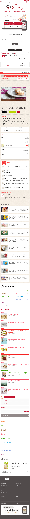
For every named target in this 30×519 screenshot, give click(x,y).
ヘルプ (3, 490)
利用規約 (4, 487)
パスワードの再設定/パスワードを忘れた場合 (15, 41)
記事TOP (4, 483)
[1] (12, 53)
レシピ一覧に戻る (26, 72)
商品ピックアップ (5, 296)
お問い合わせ (18, 485)
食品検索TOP (18, 483)
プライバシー (18, 487)
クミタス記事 (3, 69)
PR (16, 290)
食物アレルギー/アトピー (6, 492)
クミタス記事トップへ (7, 305)
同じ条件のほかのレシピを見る (22, 78)
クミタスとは (4, 485)
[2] (13, 53)
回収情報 (4, 293)
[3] (14, 53)
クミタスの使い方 (5, 403)
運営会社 (4, 496)
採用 (17, 496)
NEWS (3, 290)
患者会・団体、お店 (19, 299)
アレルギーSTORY (19, 296)
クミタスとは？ (5, 400)
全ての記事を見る (4, 415)
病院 (3, 302)
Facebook (4, 503)
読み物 (17, 293)
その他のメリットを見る (24, 58)
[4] (15, 53)
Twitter (17, 503)
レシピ (3, 299)
